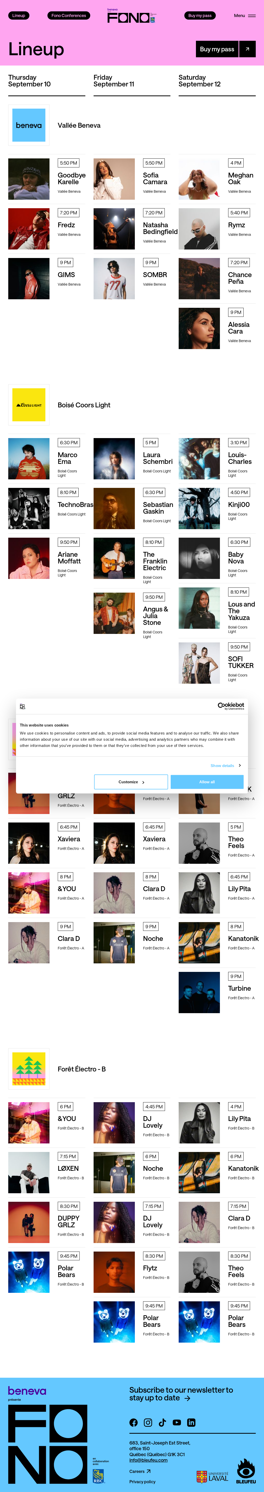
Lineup (18, 15)
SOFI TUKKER (241, 662)
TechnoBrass (77, 504)
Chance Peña (240, 277)
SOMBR (155, 274)
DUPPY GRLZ (69, 1221)
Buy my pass (200, 15)
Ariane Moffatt (69, 557)
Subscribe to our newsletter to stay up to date (181, 1393)
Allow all (207, 782)
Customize (128, 782)
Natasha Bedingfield (160, 228)
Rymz (236, 225)
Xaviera (69, 839)
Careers (137, 1471)
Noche (153, 938)
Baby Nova (236, 557)
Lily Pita (239, 888)
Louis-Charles (240, 457)
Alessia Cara (239, 327)
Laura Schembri (158, 457)
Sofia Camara (155, 178)
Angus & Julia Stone (155, 615)
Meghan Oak (240, 178)
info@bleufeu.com (148, 1460)
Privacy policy (142, 1482)
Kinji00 (239, 504)
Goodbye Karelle (72, 178)
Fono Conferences (69, 15)
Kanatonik (243, 938)
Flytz (150, 1268)
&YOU (67, 888)
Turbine (239, 988)
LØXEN (68, 1168)
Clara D (69, 938)
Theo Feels (236, 842)
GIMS (66, 274)
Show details (222, 765)
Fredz (66, 225)
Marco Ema (67, 457)
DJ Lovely (152, 1121)
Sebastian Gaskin (158, 507)
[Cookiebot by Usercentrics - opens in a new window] (221, 706)
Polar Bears (66, 1271)
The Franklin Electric (155, 560)
